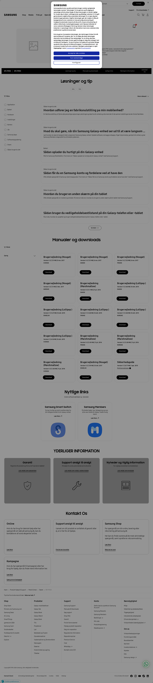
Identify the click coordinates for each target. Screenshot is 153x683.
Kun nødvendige (76, 58)
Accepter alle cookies (76, 53)
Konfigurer (76, 63)
